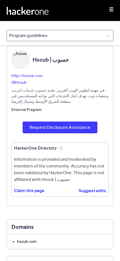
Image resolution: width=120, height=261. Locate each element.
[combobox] (9, 35)
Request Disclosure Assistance (60, 127)
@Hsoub (19, 82)
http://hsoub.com (27, 75)
